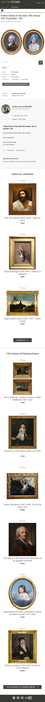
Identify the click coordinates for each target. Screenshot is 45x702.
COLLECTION (21, 119)
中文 (42, 3)
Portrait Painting (20, 150)
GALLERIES (15, 7)
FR (36, 3)
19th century (10, 150)
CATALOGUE (4, 7)
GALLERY (14, 119)
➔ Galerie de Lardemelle (18, 93)
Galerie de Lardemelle (22, 106)
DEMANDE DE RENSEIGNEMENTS (15, 84)
